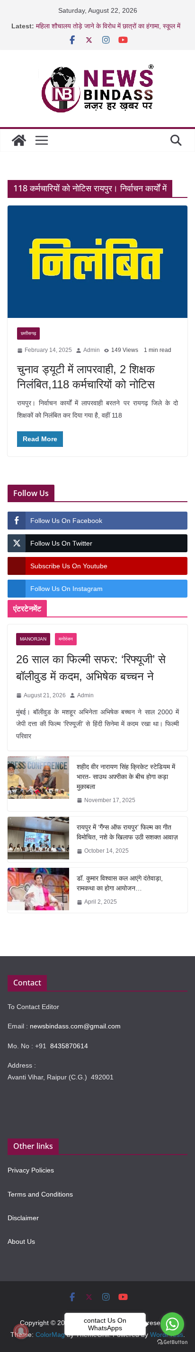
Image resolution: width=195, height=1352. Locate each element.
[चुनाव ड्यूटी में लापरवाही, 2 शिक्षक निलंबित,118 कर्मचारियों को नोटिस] (97, 261)
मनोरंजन (66, 639)
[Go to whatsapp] (172, 1324)
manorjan (33, 639)
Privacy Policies (31, 1170)
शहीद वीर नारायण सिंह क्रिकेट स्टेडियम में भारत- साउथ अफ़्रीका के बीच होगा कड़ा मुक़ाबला (126, 776)
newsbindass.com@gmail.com (75, 1026)
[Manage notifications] (20, 1331)
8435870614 (69, 1046)
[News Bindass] (19, 140)
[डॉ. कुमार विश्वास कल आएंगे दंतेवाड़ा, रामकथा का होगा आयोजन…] (38, 890)
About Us (21, 1241)
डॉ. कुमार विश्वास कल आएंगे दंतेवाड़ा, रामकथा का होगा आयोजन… (120, 883)
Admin (91, 350)
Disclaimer (23, 1218)
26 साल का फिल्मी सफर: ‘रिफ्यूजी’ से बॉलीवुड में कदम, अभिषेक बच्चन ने (91, 668)
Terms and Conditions (40, 1194)
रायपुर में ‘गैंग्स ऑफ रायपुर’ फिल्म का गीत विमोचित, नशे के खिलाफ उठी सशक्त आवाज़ (127, 832)
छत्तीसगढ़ (28, 333)
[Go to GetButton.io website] (172, 1342)
